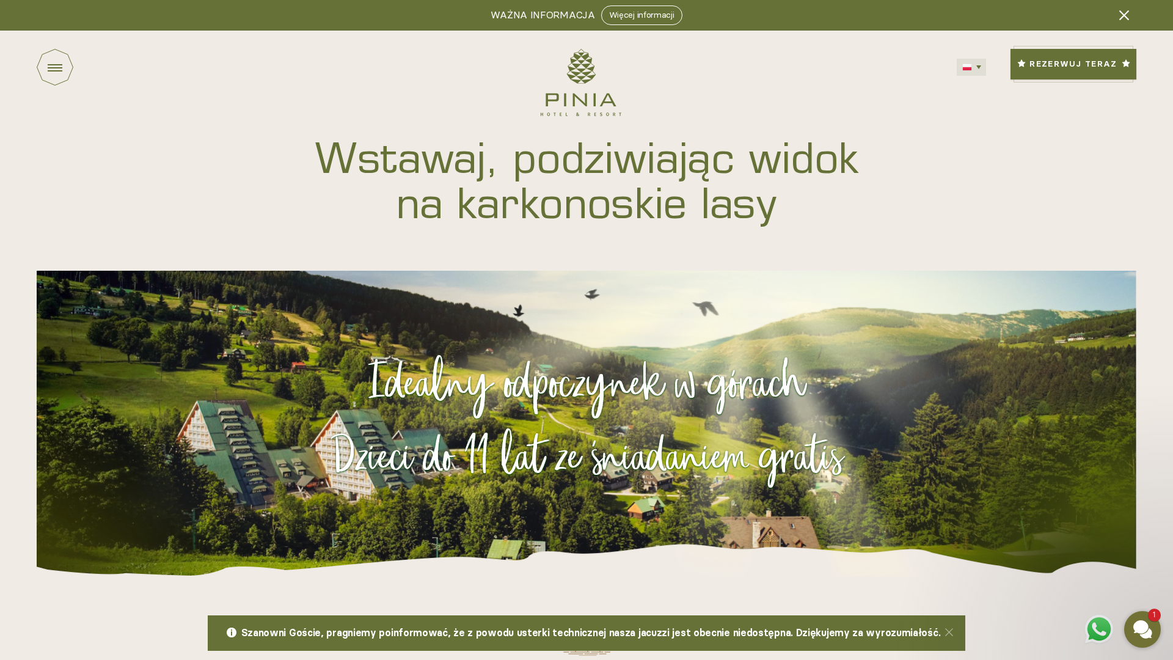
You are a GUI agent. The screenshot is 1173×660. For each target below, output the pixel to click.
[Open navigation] (76, 67)
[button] (1069, 538)
